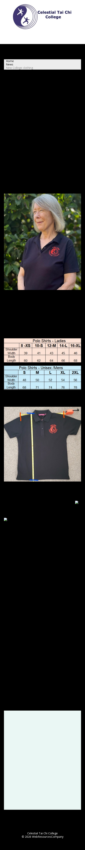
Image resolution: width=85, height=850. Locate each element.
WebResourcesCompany (47, 836)
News (9, 64)
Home (10, 61)
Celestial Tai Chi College (42, 833)
